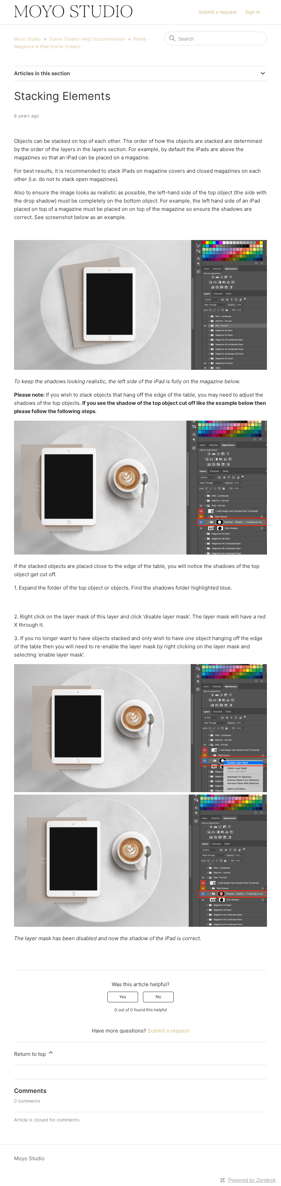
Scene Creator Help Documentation (87, 39)
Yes (122, 996)
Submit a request (217, 12)
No (158, 996)
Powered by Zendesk (252, 1180)
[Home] (73, 15)
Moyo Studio (27, 39)
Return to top (30, 1054)
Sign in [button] (252, 12)
